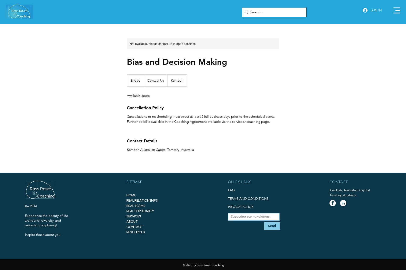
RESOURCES (135, 232)
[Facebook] (332, 203)
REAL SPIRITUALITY (140, 211)
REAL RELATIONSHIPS (142, 200)
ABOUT (132, 221)
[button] (396, 10)
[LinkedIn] (343, 203)
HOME (131, 195)
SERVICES (133, 216)
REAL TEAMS (135, 205)
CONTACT (134, 226)
